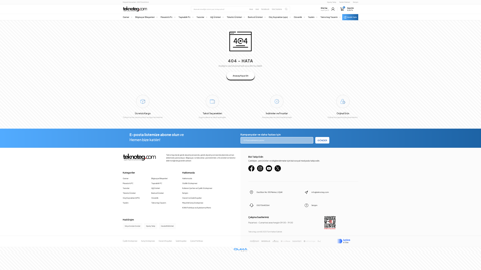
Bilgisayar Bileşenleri (159, 178)
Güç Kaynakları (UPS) (131, 198)
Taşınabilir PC (156, 183)
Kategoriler (129, 172)
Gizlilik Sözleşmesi (189, 183)
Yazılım (126, 203)
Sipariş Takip (331, 2)
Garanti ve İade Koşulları (192, 198)
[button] (347, 9)
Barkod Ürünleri (157, 193)
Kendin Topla (352, 17)
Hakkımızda (188, 172)
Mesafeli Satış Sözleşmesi (192, 203)
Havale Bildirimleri (167, 226)
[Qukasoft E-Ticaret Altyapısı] (240, 249)
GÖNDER (322, 140)
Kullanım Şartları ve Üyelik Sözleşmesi (197, 188)
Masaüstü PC (128, 183)
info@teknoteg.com (320, 192)
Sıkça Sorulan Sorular (132, 226)
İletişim (185, 193)
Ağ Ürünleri (155, 188)
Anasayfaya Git (240, 75)
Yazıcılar (126, 188)
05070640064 (263, 205)
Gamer (126, 178)
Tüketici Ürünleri (129, 193)
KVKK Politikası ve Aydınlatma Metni (196, 207)
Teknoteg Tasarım (158, 203)
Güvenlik (154, 198)
